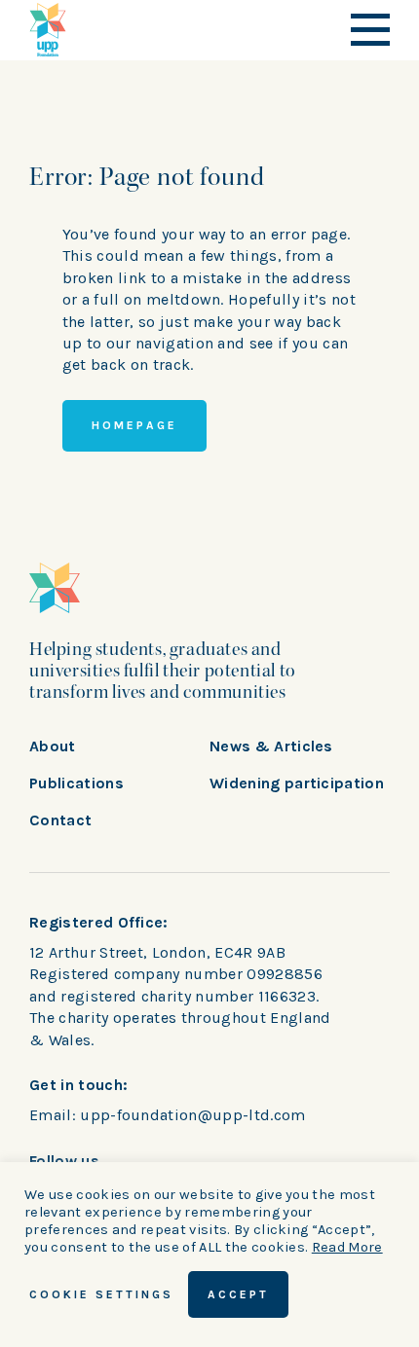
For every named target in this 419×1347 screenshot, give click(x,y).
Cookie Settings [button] (101, 1294)
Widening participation (297, 783)
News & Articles (271, 746)
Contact (60, 820)
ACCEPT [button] (238, 1294)
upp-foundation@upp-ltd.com (192, 1115)
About (52, 746)
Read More (347, 1247)
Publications (76, 783)
